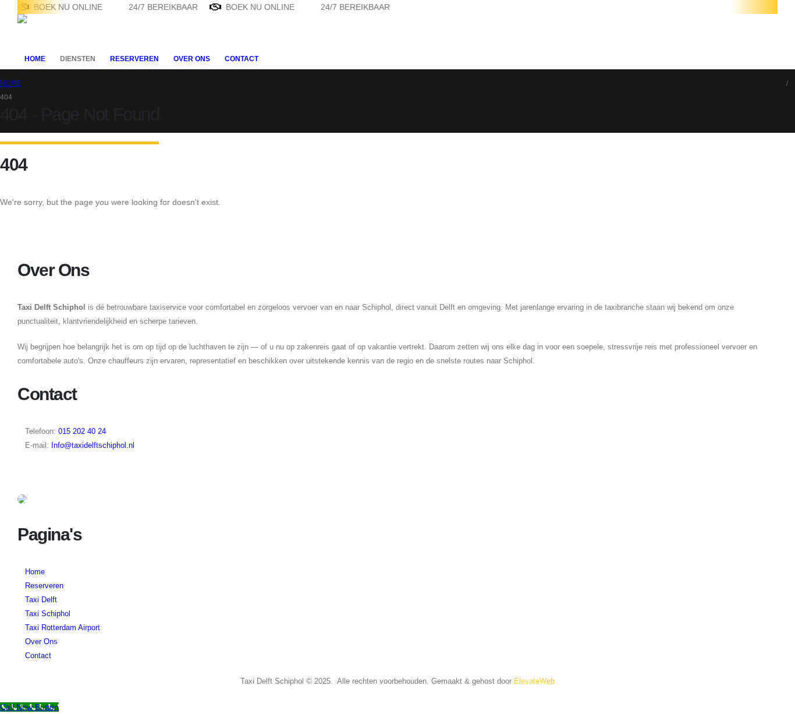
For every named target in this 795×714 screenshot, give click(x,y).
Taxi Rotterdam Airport (62, 628)
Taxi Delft (41, 600)
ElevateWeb (534, 681)
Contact (241, 59)
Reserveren (134, 59)
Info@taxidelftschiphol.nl (92, 445)
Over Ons (191, 59)
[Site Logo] (53, 31)
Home (34, 59)
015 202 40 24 (81, 431)
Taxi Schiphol (47, 614)
